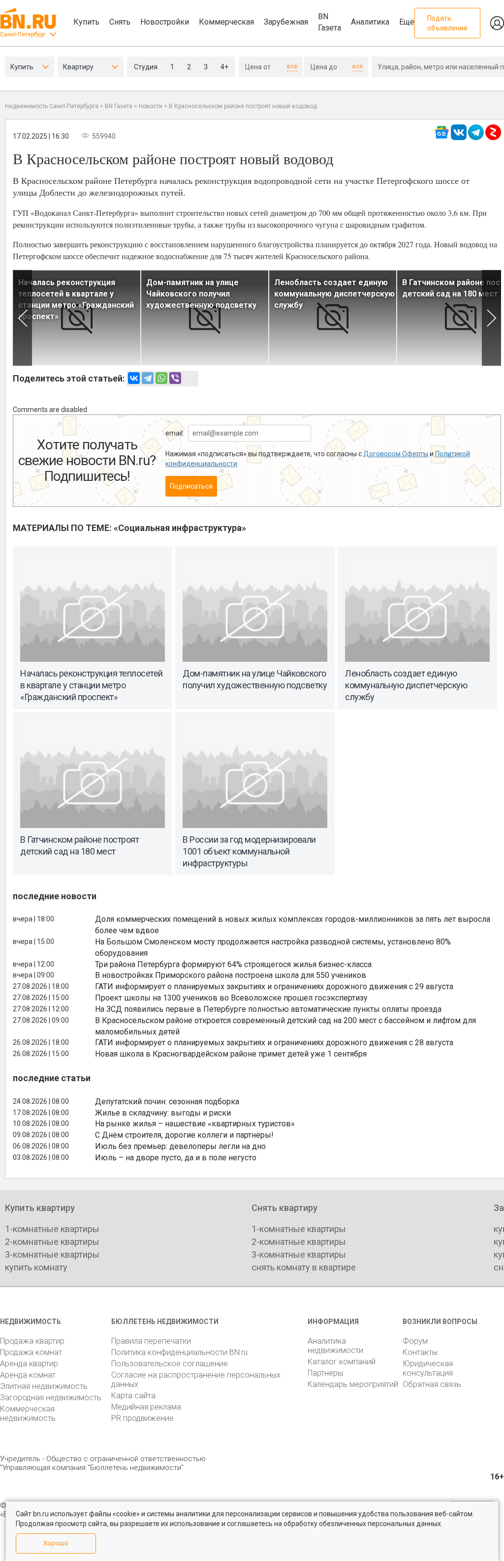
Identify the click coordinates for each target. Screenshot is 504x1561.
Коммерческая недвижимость (28, 1413)
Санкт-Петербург (23, 34)
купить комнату (36, 1267)
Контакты (420, 1352)
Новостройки (164, 22)
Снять (119, 22)
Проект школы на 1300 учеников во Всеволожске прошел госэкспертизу (231, 997)
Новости (150, 106)
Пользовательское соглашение (169, 1363)
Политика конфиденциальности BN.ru (179, 1352)
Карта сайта (133, 1395)
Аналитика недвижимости (335, 1345)
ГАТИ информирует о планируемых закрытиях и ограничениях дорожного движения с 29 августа (274, 986)
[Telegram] (148, 378)
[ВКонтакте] (134, 378)
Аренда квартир (29, 1363)
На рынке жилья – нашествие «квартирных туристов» (195, 1123)
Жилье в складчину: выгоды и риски (163, 1113)
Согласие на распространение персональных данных (196, 1379)
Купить (86, 22)
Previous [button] (22, 318)
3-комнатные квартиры (52, 1254)
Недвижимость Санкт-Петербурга (51, 106)
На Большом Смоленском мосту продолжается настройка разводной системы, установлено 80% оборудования (273, 947)
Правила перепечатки (151, 1341)
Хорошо (55, 1543)
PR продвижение (142, 1418)
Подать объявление (447, 23)
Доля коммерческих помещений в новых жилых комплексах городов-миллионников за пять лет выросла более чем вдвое (292, 924)
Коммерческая (226, 22)
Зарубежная (286, 22)
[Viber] (175, 378)
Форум (415, 1341)
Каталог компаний (342, 1361)
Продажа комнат (31, 1352)
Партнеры (325, 1373)
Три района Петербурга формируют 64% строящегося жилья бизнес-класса (233, 964)
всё (292, 66)
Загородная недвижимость (50, 1397)
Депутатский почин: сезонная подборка (167, 1101)
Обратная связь (432, 1384)
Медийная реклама (146, 1407)
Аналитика (370, 22)
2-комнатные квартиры (52, 1242)
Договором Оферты (395, 454)
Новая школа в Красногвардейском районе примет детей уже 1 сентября (231, 1054)
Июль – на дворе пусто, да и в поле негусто (175, 1157)
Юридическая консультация (428, 1368)
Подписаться (191, 486)
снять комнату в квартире (304, 1267)
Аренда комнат (28, 1375)
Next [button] (491, 318)
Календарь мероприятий (353, 1384)
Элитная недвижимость (44, 1386)
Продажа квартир (32, 1341)
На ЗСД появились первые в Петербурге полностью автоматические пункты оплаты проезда (268, 1009)
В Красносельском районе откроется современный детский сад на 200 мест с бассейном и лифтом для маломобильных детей (285, 1026)
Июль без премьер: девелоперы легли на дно (180, 1146)
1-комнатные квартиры (52, 1229)
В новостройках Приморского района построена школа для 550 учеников (230, 975)
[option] (77, 318)
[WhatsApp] (161, 378)
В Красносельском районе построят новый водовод (243, 106)
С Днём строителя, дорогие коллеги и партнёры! (184, 1135)
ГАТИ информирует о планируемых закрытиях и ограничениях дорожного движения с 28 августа (274, 1042)
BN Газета (329, 22)
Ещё (406, 22)
